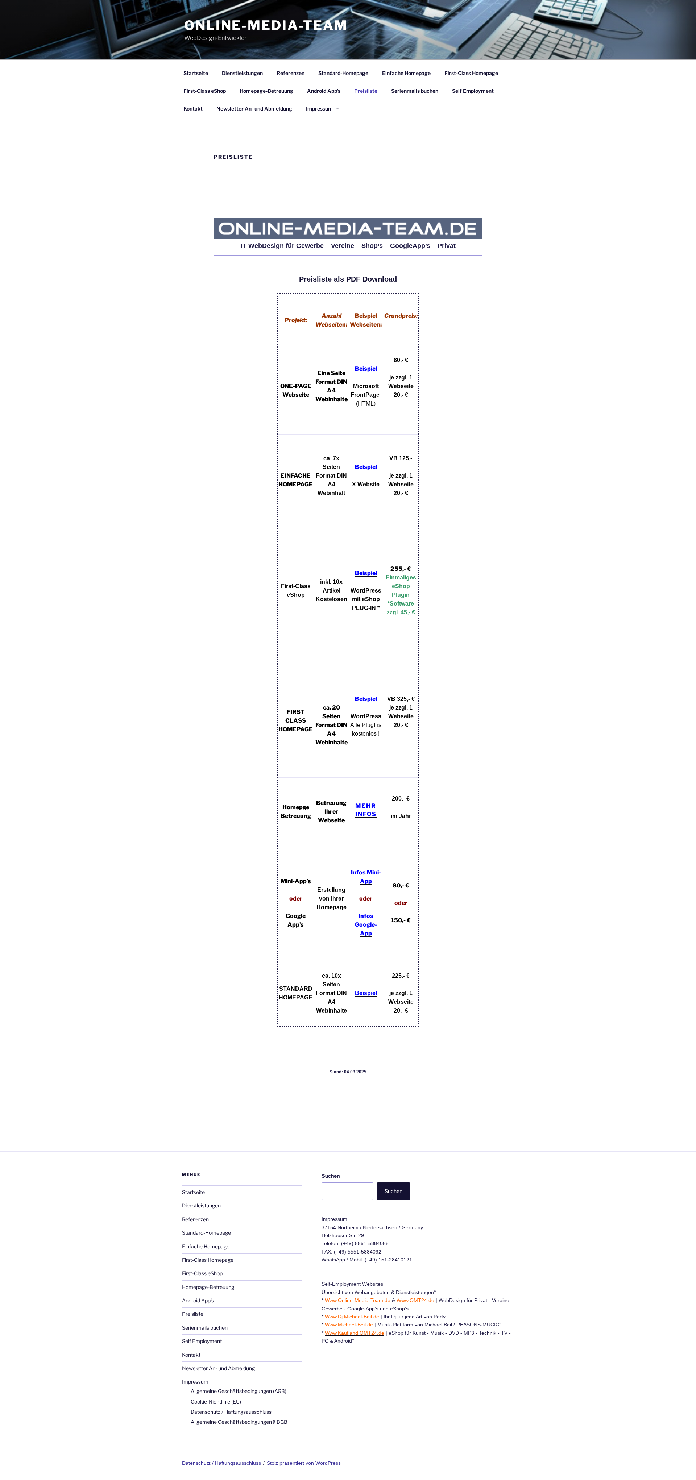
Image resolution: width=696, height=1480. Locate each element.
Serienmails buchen (414, 91)
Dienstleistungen (242, 73)
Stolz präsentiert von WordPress (304, 1463)
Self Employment (473, 91)
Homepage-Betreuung (266, 91)
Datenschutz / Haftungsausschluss (231, 1412)
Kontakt (193, 108)
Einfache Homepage (406, 73)
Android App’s (323, 91)
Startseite (195, 73)
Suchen (331, 1176)
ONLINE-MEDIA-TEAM (266, 25)
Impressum (319, 108)
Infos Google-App (366, 924)
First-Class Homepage (471, 73)
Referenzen (290, 73)
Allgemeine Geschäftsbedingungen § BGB (239, 1422)
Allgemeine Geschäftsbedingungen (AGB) (238, 1391)
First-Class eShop (204, 91)
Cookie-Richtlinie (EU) (216, 1401)
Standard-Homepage (343, 73)
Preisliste (365, 91)
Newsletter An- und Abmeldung (254, 108)
